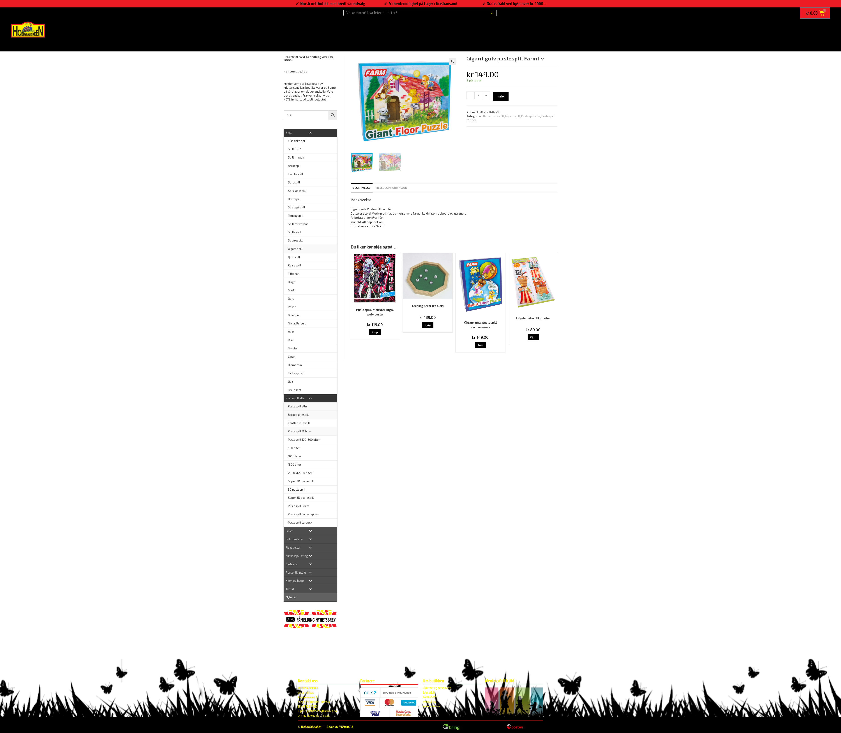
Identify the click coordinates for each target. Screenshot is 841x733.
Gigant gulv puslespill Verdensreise (480, 325)
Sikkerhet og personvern (437, 688)
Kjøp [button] (375, 332)
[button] (452, 61)
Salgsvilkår (429, 692)
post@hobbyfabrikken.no (322, 711)
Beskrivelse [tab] (361, 187)
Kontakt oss (429, 697)
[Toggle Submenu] (310, 133)
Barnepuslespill (493, 116)
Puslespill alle (530, 116)
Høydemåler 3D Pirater (533, 318)
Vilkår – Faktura (431, 706)
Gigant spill (512, 116)
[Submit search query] (492, 13)
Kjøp (500, 96)
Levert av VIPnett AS (340, 726)
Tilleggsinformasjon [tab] (391, 187)
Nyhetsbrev (429, 702)
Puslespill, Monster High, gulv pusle (375, 312)
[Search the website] (420, 12)
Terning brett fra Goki (428, 306)
